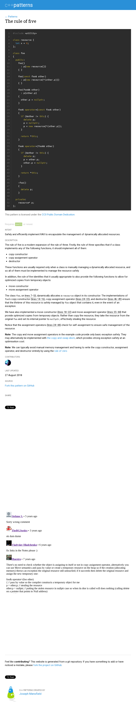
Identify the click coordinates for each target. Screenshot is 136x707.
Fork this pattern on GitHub (19, 385)
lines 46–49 (114, 299)
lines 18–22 (64, 312)
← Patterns (11, 16)
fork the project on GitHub (47, 665)
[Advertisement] (68, 626)
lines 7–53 (30, 295)
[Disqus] (68, 462)
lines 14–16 (38, 299)
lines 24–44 (54, 325)
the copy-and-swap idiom (61, 337)
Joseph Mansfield (30, 693)
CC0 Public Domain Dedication (58, 214)
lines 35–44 (114, 312)
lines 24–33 (82, 299)
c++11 (19, 224)
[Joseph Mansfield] (8, 364)
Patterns (19, 5)
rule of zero (60, 350)
